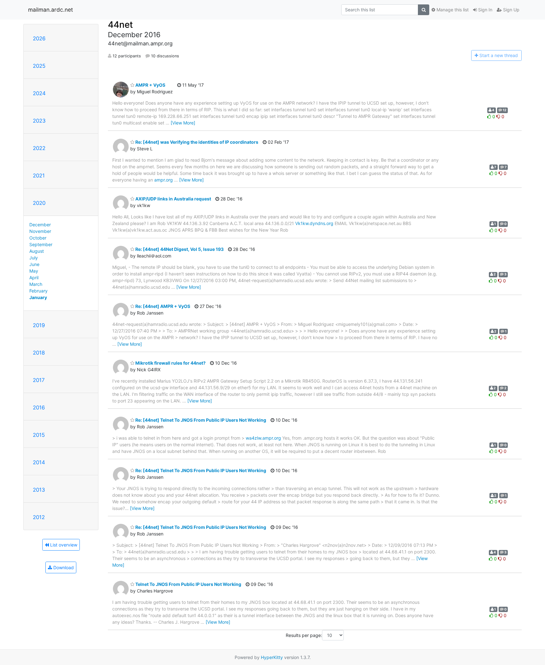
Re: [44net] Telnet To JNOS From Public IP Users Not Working (200, 420)
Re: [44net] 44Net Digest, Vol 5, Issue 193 (179, 249)
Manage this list (452, 9)
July (33, 257)
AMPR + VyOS (149, 85)
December (40, 224)
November (40, 231)
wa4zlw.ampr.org (263, 438)
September (40, 244)
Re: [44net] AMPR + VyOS (162, 306)
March (35, 284)
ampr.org (163, 179)
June (34, 264)
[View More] (183, 122)
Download (63, 567)
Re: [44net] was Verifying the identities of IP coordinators (196, 142)
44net (120, 24)
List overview (63, 544)
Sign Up (510, 9)
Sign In (484, 9)
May (33, 271)
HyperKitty (272, 657)
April (33, 277)
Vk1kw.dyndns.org (314, 223)
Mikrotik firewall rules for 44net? (170, 363)
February (38, 290)
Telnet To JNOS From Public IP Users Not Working (187, 584)
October (37, 237)
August (36, 251)
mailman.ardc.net (50, 9)
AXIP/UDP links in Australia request (172, 198)
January (38, 297)
